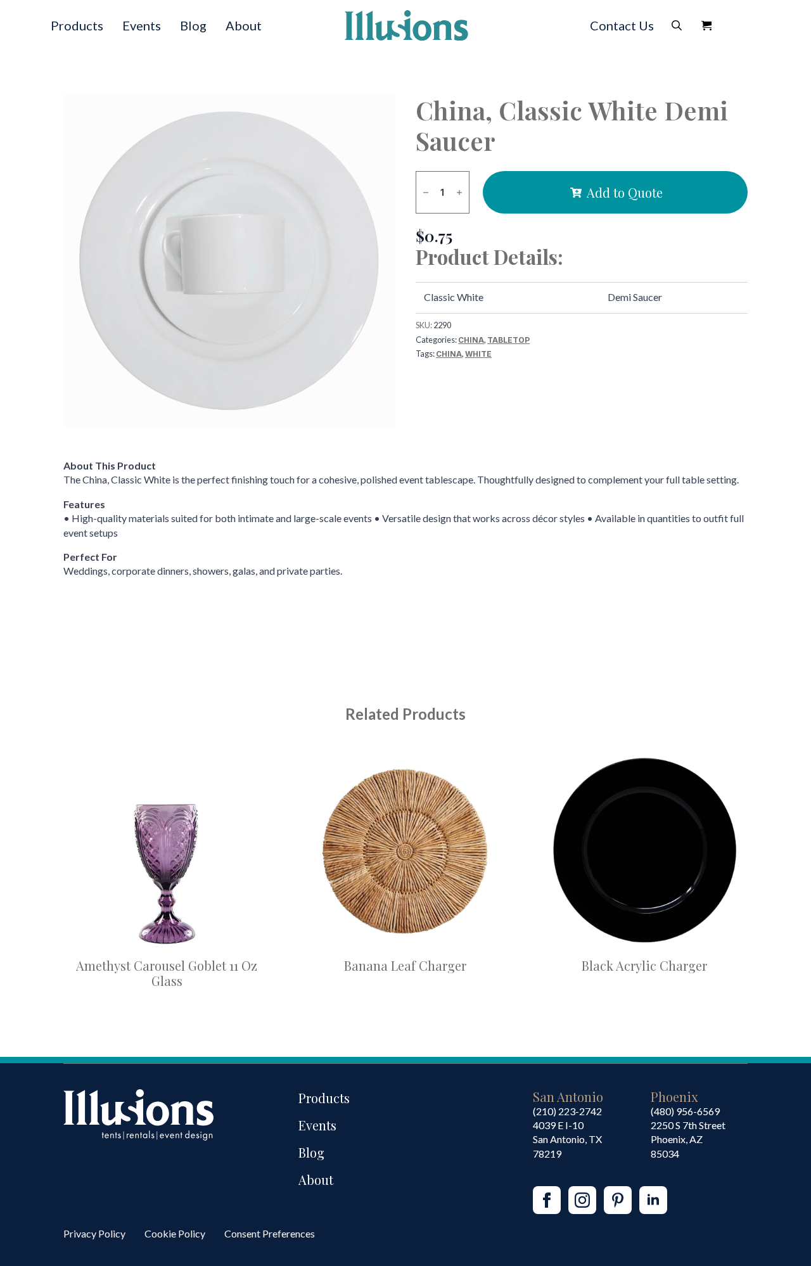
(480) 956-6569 (685, 1111)
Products (77, 25)
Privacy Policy (94, 1233)
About (244, 25)
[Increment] (459, 192)
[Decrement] (426, 192)
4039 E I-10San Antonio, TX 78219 (567, 1139)
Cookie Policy (174, 1233)
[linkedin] (653, 1200)
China (471, 340)
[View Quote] (706, 25)
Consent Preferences (269, 1233)
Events (141, 25)
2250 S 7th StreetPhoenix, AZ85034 (688, 1139)
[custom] (618, 1200)
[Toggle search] (676, 25)
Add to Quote (625, 192)
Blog (193, 25)
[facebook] (547, 1200)
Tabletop (508, 340)
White (478, 354)
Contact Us (622, 25)
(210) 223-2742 (567, 1111)
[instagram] (582, 1200)
